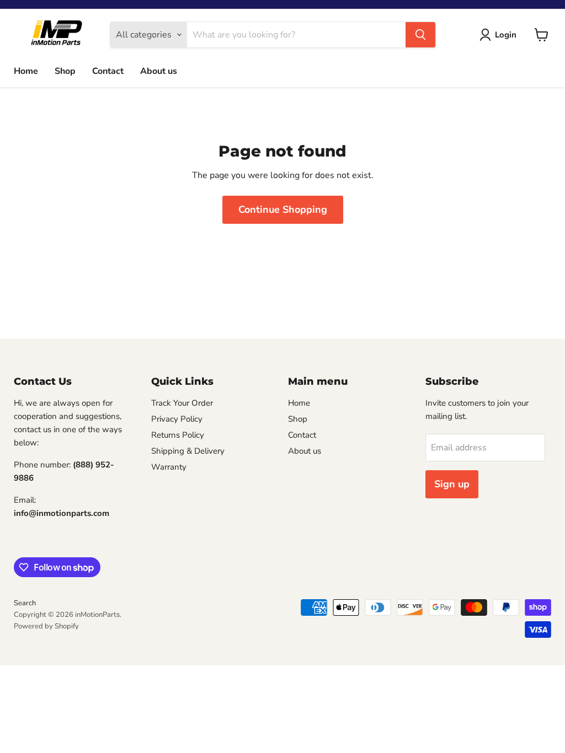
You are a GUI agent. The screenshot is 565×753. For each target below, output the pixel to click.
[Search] (420, 34)
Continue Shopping (282, 209)
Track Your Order (182, 402)
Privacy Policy (176, 418)
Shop (65, 71)
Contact (108, 71)
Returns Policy (177, 434)
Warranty (168, 466)
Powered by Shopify (46, 626)
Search (25, 603)
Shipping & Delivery (188, 450)
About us (158, 71)
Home (26, 71)
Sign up (452, 484)
